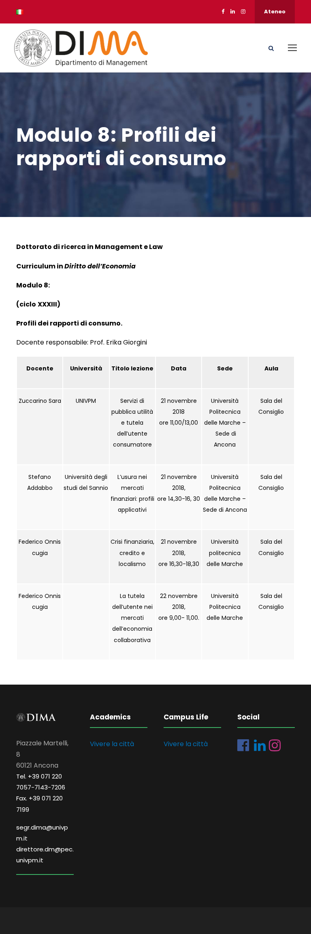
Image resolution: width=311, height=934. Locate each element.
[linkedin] (232, 11)
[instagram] (243, 11)
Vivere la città (112, 744)
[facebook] (223, 11)
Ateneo (274, 11)
